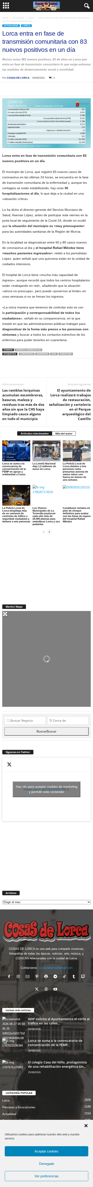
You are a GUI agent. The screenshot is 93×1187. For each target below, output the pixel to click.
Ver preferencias (47, 1176)
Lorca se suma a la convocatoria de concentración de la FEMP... (55, 1042)
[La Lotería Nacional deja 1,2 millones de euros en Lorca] (46, 450)
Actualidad (18, 17)
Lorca (31, 17)
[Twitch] (83, 977)
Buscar (46, 731)
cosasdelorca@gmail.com (56, 967)
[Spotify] (47, 977)
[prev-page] (44, 531)
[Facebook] (6, 89)
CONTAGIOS (26, 354)
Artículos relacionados (35, 433)
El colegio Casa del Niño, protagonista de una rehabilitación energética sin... (57, 1064)
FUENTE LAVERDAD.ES (28, 350)
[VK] (79, 89)
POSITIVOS (65, 354)
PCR (54, 354)
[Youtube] (56, 989)
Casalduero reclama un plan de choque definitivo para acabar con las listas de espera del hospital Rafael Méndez (77, 515)
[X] (17, 89)
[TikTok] (65, 977)
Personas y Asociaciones (18, 1107)
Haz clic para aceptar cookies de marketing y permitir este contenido (46, 789)
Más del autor (63, 433)
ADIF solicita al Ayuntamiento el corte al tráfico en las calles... (59, 1021)
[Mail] (28, 977)
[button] (86, 1125)
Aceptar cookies (46, 1151)
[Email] (69, 89)
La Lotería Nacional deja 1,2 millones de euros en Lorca (44, 466)
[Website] (47, 989)
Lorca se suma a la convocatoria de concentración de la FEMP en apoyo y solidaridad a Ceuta (14, 469)
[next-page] (49, 531)
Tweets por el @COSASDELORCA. (46, 789)
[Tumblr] (74, 977)
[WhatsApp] (37, 89)
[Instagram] (19, 977)
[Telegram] (48, 89)
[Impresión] (58, 89)
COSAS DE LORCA (18, 77)
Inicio (5, 17)
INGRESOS (42, 354)
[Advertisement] (36, 566)
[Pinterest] (27, 89)
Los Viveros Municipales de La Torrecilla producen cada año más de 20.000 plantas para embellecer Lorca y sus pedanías (46, 516)
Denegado (46, 1164)
